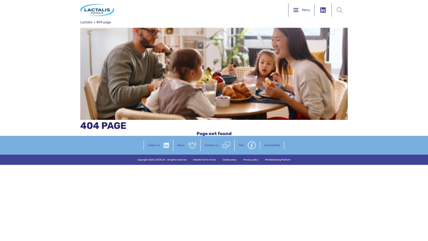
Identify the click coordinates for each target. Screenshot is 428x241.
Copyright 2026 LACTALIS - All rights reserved (161, 159)
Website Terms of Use (204, 159)
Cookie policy (230, 159)
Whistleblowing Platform (278, 159)
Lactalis (86, 22)
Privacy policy (250, 159)
